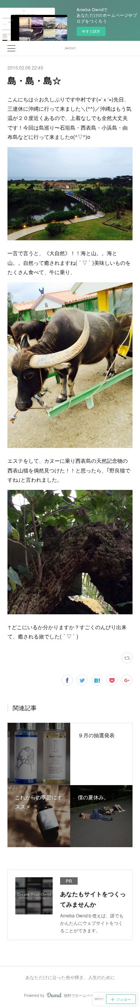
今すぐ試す (91, 31)
